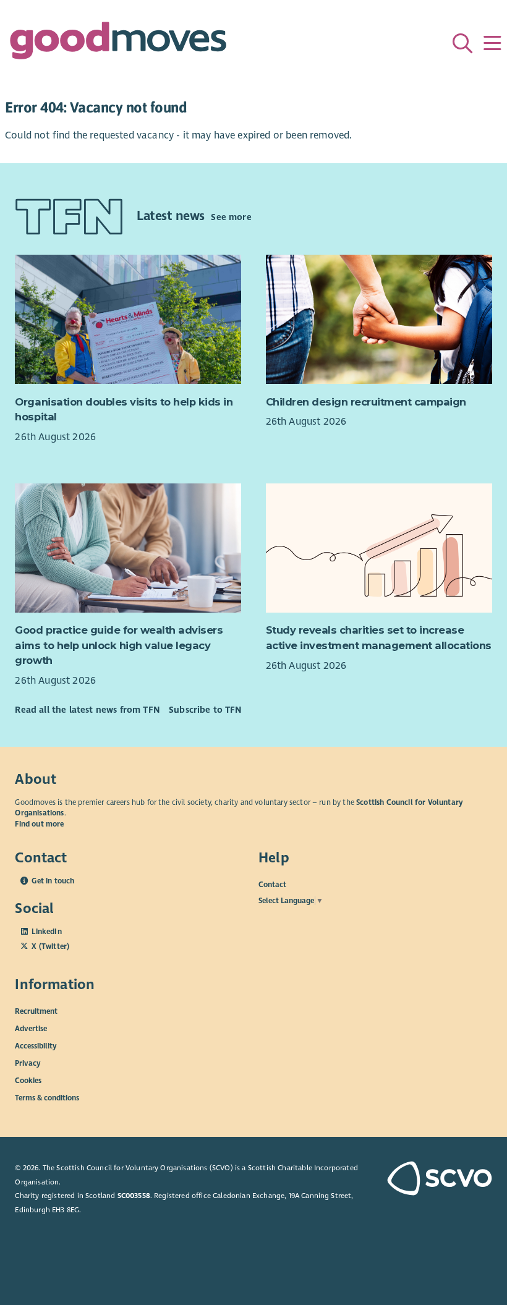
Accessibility (36, 1045)
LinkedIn (46, 931)
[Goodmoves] (118, 44)
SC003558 (133, 1195)
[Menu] (492, 43)
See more (231, 217)
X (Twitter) (50, 946)
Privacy (28, 1062)
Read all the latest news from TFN (87, 709)
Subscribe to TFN (205, 709)
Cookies (28, 1080)
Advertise (31, 1028)
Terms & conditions (47, 1097)
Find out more (39, 824)
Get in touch (53, 881)
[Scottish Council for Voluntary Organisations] (436, 1179)
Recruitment (36, 1010)
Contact (272, 884)
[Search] (462, 43)
